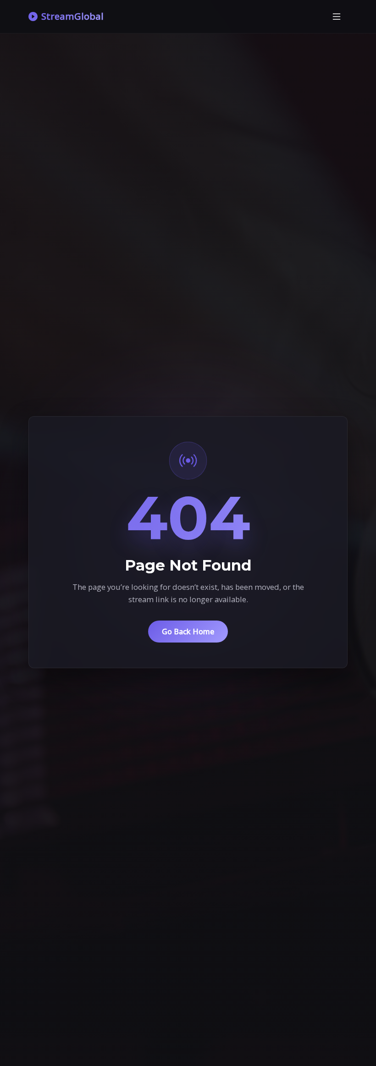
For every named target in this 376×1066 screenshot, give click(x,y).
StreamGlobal (72, 16)
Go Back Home (188, 631)
